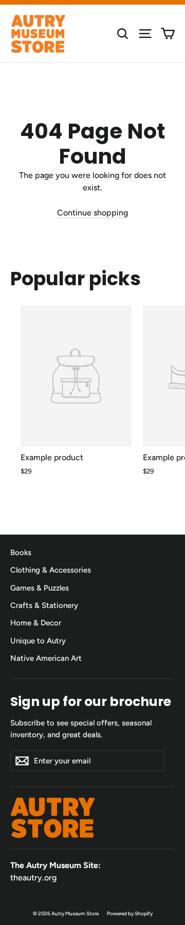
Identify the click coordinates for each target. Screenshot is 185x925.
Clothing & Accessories (50, 570)
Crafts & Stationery (44, 605)
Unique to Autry (38, 640)
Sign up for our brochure (90, 701)
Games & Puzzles (39, 588)
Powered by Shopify (130, 913)
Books (20, 552)
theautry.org (33, 877)
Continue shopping (92, 213)
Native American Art (46, 658)
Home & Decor (35, 622)
